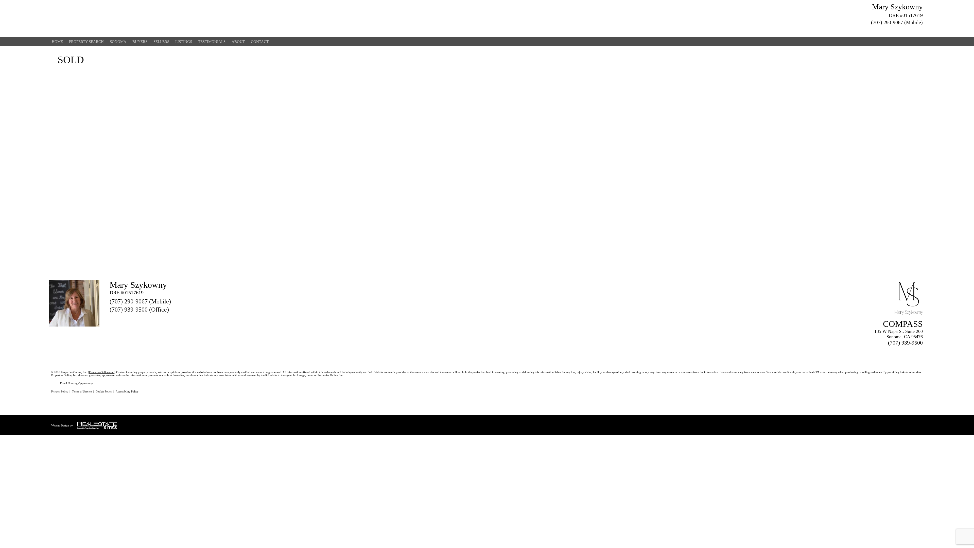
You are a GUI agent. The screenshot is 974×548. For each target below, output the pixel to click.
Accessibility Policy (127, 391)
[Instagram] (919, 30)
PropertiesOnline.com (101, 372)
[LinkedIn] (910, 30)
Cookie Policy (104, 391)
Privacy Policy (59, 391)
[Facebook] (901, 30)
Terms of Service (82, 391)
